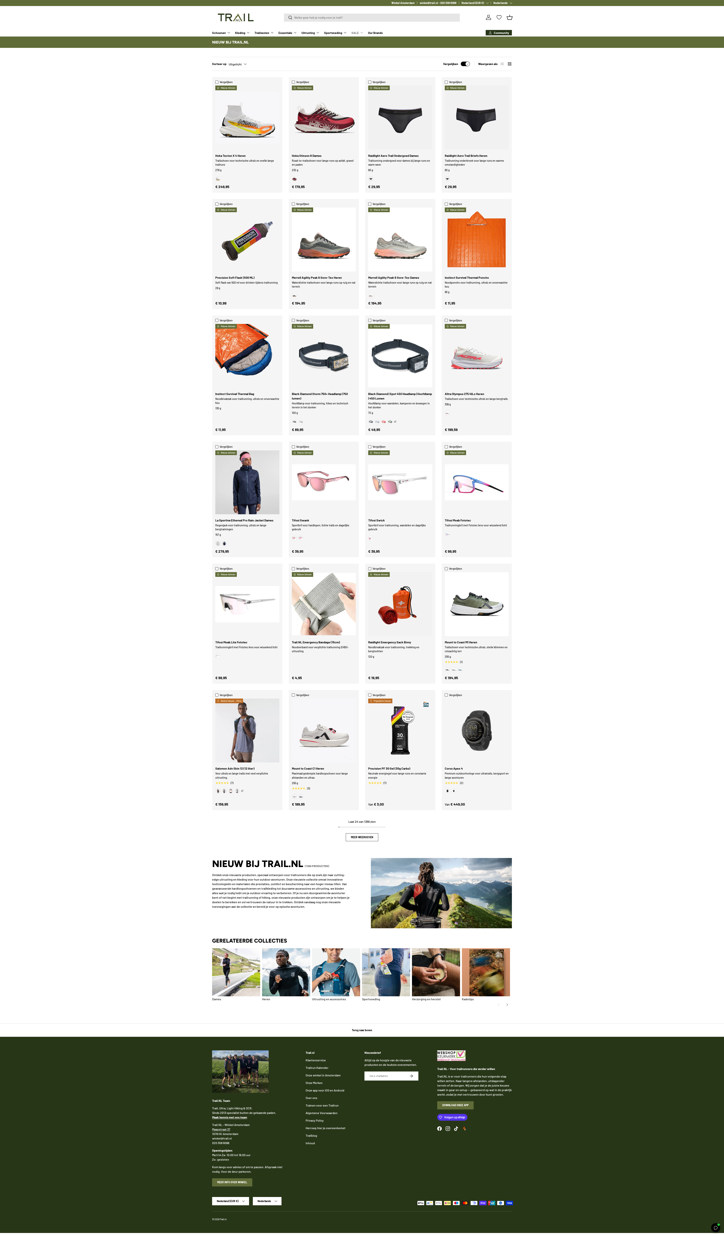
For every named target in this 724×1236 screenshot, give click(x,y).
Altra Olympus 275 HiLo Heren (464, 394)
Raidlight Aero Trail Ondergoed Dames (393, 155)
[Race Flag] (224, 791)
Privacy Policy (315, 1120)
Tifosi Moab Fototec (458, 520)
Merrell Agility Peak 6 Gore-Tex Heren (317, 277)
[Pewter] (301, 421)
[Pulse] (294, 796)
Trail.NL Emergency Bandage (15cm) (316, 642)
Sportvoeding (333, 32)
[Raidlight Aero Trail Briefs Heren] (477, 118)
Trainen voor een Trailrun (322, 1105)
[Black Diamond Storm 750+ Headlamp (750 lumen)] (324, 356)
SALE (355, 32)
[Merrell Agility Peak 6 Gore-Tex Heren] (324, 239)
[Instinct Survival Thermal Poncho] (477, 239)
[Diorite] (371, 295)
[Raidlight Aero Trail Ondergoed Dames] (400, 118)
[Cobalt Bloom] (447, 534)
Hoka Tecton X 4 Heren (230, 155)
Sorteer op (219, 64)
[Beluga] (294, 295)
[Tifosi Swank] (324, 482)
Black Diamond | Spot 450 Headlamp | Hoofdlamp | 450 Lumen (400, 396)
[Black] (371, 179)
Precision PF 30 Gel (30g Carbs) (389, 768)
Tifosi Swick (376, 520)
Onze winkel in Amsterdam (323, 1075)
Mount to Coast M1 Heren (461, 642)
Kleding (240, 32)
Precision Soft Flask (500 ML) (235, 277)
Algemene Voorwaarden (321, 1113)
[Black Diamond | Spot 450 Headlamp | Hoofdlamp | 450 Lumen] (400, 356)
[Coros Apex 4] (477, 731)
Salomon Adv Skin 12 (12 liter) (235, 768)
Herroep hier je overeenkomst (325, 1128)
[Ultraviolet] (301, 796)
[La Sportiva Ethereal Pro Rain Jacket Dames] (247, 482)
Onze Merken (314, 1082)
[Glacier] (460, 670)
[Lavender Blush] (301, 538)
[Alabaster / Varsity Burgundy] (294, 179)
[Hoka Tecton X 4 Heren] (247, 118)
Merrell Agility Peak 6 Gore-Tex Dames (393, 277)
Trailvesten (262, 32)
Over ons (311, 1098)
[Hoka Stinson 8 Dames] (324, 118)
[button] (509, 17)
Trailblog (311, 1135)
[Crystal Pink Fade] (294, 538)
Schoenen (219, 32)
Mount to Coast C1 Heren (308, 768)
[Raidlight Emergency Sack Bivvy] (400, 604)
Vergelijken (450, 64)
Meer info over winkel (232, 1182)
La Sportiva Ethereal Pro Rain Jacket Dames (244, 520)
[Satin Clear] (371, 538)
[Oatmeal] (454, 670)
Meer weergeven (362, 837)
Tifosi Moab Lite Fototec (231, 642)
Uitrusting (308, 32)
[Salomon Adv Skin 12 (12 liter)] (247, 731)
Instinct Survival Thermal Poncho (467, 277)
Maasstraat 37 (221, 1129)
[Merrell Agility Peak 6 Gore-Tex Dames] (400, 239)
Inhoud (310, 1143)
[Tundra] (390, 421)
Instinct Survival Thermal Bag (234, 394)
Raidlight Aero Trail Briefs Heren (466, 155)
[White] (454, 791)
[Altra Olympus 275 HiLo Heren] (477, 356)
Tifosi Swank (300, 520)
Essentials (285, 32)
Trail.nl (223, 1219)
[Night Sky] (224, 543)
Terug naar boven (362, 1030)
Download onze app (455, 1105)
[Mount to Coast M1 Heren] (477, 604)
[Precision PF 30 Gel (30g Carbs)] (400, 731)
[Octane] (383, 421)
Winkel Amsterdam (403, 3)
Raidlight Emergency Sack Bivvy (389, 642)
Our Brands (375, 32)
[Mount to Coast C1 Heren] (324, 731)
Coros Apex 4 (454, 768)
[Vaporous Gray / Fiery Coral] (447, 413)
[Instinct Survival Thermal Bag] (247, 356)
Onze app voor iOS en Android (325, 1090)
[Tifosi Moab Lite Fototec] (247, 604)
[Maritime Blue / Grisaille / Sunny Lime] (237, 791)
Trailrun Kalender (317, 1067)
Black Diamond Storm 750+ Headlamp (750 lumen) (320, 396)
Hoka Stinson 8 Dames (306, 155)
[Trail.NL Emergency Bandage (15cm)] (324, 604)
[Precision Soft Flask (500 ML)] (247, 239)
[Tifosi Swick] (400, 482)
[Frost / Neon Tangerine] (218, 179)
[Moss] (447, 670)
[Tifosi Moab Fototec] (477, 482)
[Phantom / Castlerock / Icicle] (231, 791)
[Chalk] (218, 543)
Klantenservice (316, 1060)
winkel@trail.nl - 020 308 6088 (438, 3)
